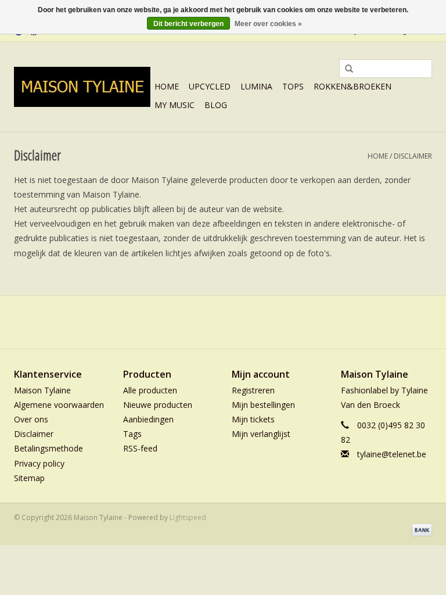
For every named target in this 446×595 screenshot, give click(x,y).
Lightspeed (188, 517)
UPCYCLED (210, 86)
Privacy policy (39, 463)
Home (166, 86)
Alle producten (150, 390)
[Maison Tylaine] (82, 87)
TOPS (293, 86)
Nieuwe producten (157, 404)
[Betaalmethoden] (420, 530)
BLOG (215, 104)
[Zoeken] (345, 69)
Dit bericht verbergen (188, 24)
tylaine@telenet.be (391, 454)
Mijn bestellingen (263, 404)
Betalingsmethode (48, 448)
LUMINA (256, 86)
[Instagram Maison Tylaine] (244, 322)
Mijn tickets (253, 419)
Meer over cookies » (268, 24)
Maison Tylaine (42, 390)
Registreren (253, 390)
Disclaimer (413, 156)
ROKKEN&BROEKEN (352, 86)
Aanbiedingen (148, 419)
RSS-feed (140, 448)
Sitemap (29, 477)
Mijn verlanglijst (261, 433)
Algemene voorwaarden (59, 404)
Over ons (31, 419)
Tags (132, 433)
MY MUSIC (174, 104)
